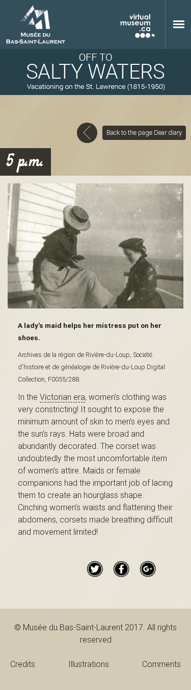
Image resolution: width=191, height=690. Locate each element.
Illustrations (88, 664)
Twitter (94, 569)
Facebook (121, 569)
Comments (161, 664)
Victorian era (62, 397)
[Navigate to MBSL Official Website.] (35, 24)
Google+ (147, 569)
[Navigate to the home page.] (95, 72)
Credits (22, 664)
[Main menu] (179, 24)
